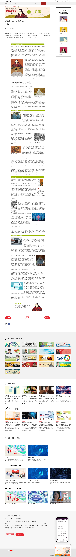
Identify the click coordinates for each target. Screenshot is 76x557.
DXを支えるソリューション (60, 3)
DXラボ (53, 3)
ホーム (6, 6)
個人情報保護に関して (53, 555)
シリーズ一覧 (9, 6)
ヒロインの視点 (15, 6)
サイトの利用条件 (47, 555)
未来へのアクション (21, 3)
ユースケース (68, 3)
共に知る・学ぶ (31, 3)
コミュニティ (49, 3)
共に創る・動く (37, 3)
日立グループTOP (8, 553)
